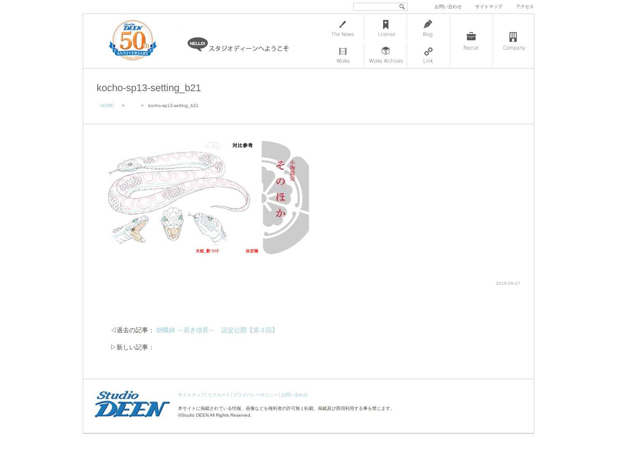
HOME (107, 105)
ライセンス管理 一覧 (386, 27)
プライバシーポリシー (255, 394)
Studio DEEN (195, 415)
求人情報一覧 (471, 41)
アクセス (525, 6)
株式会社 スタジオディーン (142, 41)
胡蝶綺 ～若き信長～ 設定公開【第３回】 (217, 330)
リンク (428, 54)
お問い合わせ (448, 6)
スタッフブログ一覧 (428, 27)
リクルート (219, 394)
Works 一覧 (343, 54)
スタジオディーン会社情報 (513, 41)
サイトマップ (488, 6)
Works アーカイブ (386, 54)
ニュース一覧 (343, 27)
